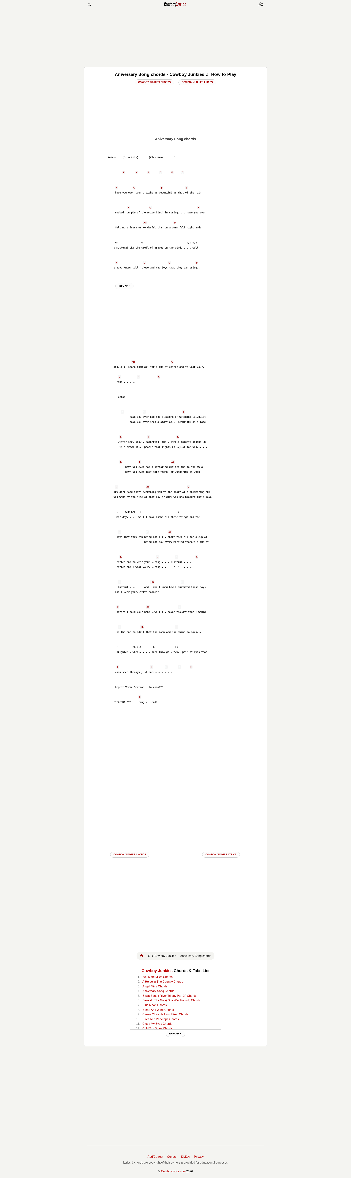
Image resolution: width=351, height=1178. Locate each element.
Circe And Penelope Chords (160, 1019)
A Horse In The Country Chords (162, 981)
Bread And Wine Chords (158, 1009)
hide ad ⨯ (124, 286)
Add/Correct (155, 1156)
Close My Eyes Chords (157, 1023)
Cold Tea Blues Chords (157, 1028)
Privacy (199, 1156)
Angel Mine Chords (154, 986)
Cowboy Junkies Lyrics (197, 82)
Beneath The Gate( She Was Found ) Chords (171, 1000)
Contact (172, 1156)
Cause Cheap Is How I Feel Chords (165, 1014)
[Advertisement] (175, 37)
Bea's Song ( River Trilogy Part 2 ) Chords (169, 995)
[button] (89, 4)
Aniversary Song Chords (158, 991)
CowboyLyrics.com (173, 1171)
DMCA (185, 1156)
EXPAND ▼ (175, 1033)
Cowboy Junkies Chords (154, 82)
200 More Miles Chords (157, 976)
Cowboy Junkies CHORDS (130, 854)
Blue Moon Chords (154, 1005)
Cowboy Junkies (157, 970)
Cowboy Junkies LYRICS (221, 854)
